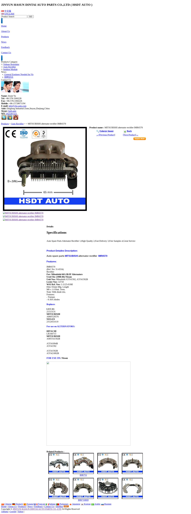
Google (13, 511)
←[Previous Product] (105, 135)
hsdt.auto (12, 111)
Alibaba (4, 511)
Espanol (30, 504)
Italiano (52, 504)
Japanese (76, 504)
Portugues (63, 504)
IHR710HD (83, 500)
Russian (107, 504)
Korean (87, 504)
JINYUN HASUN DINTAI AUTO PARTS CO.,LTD (37, 509)
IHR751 (83, 475)
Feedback (38, 506)
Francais (41, 504)
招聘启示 (8, 77)
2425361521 (11, 113)
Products (5, 124)
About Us (12, 506)
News (30, 506)
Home (4, 506)
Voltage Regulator (11, 64)
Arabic (97, 504)
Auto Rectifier (17, 124)
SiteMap (59, 506)
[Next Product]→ (130, 135)
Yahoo (20, 511)
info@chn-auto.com (17, 106)
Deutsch (19, 504)
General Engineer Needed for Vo (18, 74)
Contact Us (49, 506)
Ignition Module (10, 69)
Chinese (8, 504)
